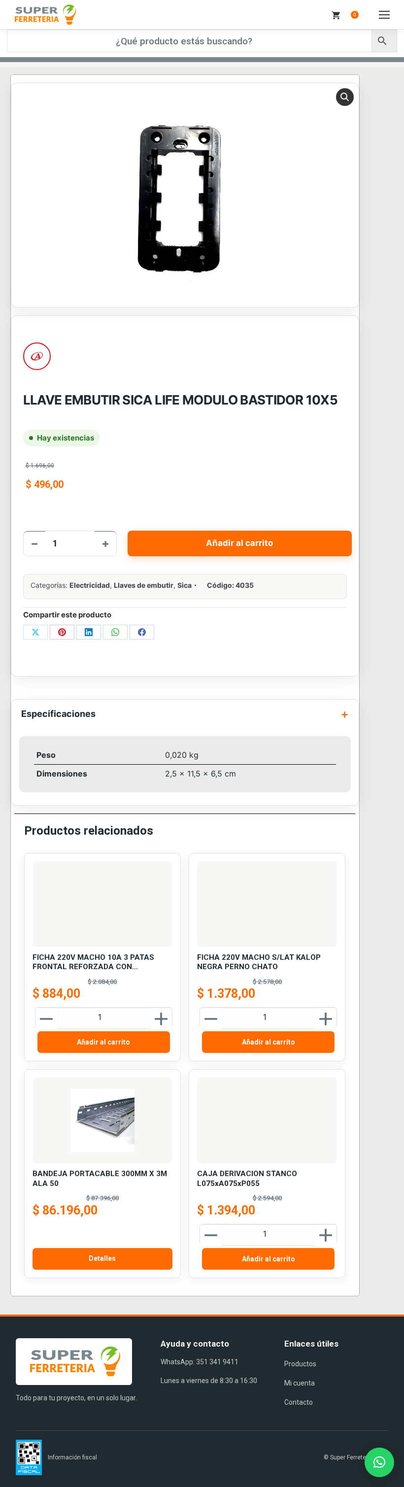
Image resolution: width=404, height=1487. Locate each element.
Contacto (298, 1402)
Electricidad (89, 585)
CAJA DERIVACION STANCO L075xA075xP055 (247, 1178)
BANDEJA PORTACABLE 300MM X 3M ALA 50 (100, 1178)
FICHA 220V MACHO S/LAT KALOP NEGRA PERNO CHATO (259, 962)
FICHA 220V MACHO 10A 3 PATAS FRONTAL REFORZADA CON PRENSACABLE (93, 962)
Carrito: (354, 14)
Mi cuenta (299, 1383)
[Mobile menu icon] (384, 15)
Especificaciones (58, 714)
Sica (184, 585)
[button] (345, 97)
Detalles (102, 1258)
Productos (300, 1364)
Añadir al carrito (239, 543)
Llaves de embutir (143, 585)
